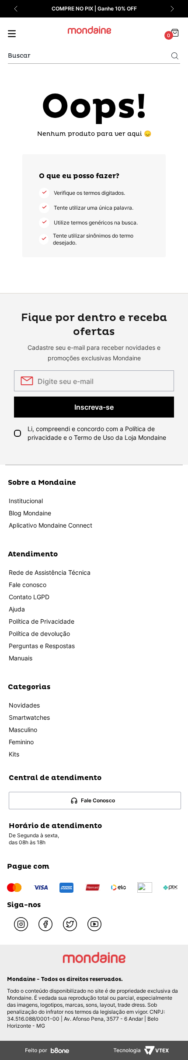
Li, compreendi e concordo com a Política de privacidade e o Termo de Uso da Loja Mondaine (97, 433)
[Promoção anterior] (15, 8)
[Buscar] (175, 56)
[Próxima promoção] (172, 8)
